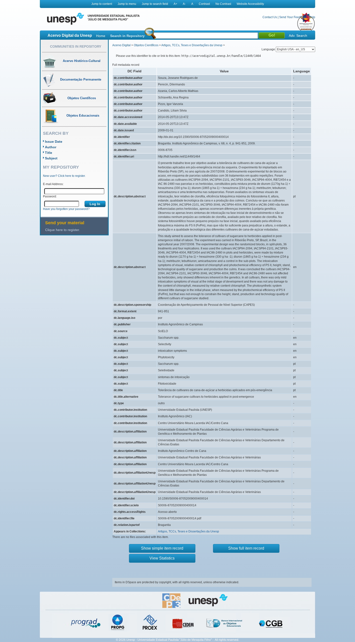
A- (184, 4)
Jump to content (101, 4)
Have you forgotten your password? (66, 209)
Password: (50, 196)
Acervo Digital (121, 45)
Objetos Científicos (146, 45)
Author (50, 147)
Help (312, 17)
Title (48, 153)
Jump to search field (155, 4)
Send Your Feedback (293, 17)
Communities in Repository (75, 46)
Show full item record (246, 548)
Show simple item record (162, 548)
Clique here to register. (62, 230)
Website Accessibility (250, 4)
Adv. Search (298, 35)
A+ (175, 4)
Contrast (204, 4)
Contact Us (270, 17)
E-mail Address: (53, 184)
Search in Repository (127, 36)
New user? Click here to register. (64, 176)
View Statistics (162, 558)
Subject (51, 158)
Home (100, 36)
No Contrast (223, 4)
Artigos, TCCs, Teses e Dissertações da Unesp (191, 45)
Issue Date (53, 141)
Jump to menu (127, 4)
